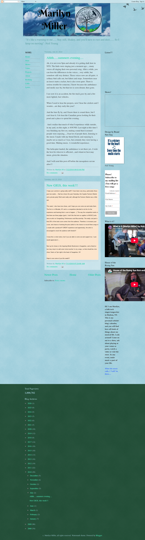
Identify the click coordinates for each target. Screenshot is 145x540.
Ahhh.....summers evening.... (65, 57)
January (33, 518)
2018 (30, 437)
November (34, 480)
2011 (30, 467)
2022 (30, 420)
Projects (28, 72)
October (33, 484)
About (27, 75)
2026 (30, 403)
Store (27, 60)
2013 (30, 459)
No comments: (52, 172)
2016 (30, 446)
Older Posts (94, 274)
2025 (30, 407)
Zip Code (109, 206)
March (33, 510)
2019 (30, 433)
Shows (27, 64)
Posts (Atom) (60, 280)
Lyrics (27, 87)
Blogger (99, 535)
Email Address (110, 193)
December (34, 475)
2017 (30, 442)
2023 (30, 416)
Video (27, 68)
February (33, 514)
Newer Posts (51, 274)
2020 (30, 429)
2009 (30, 524)
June (32, 506)
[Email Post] (62, 172)
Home (73, 274)
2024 (30, 412)
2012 (30, 463)
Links (27, 83)
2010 (30, 472)
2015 (30, 450)
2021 (30, 424)
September (34, 488)
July (32, 492)
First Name (109, 199)
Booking (28, 79)
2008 (30, 528)
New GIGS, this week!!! (62, 185)
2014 (30, 454)
